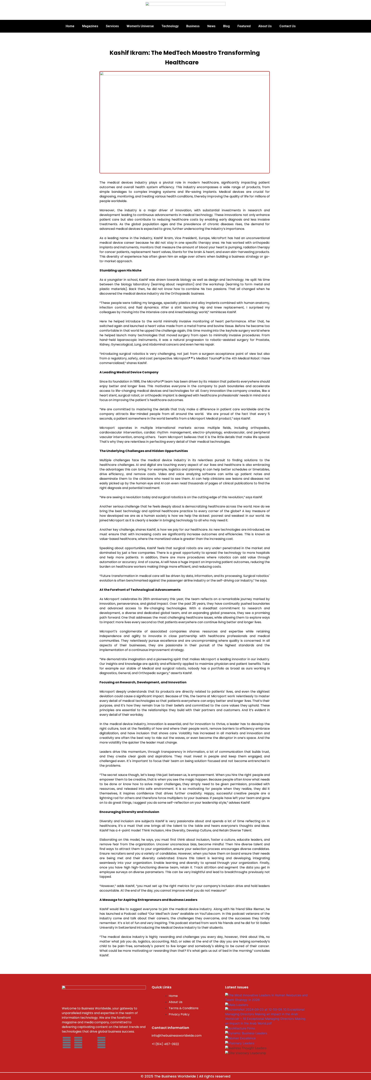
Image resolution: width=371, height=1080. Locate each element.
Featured (244, 26)
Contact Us (287, 26)
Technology (170, 26)
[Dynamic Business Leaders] (246, 1033)
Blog (226, 26)
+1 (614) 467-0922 (165, 1044)
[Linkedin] (101, 1042)
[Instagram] (78, 1042)
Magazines (90, 26)
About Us (265, 26)
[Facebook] (66, 1042)
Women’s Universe (140, 26)
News (211, 26)
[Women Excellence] (240, 1038)
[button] (266, 1057)
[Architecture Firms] (240, 1028)
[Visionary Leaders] (239, 1043)
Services (112, 26)
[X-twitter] (90, 1042)
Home (70, 26)
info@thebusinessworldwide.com (177, 1035)
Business (193, 26)
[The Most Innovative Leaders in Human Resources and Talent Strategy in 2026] (266, 997)
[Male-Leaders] (236, 1004)
